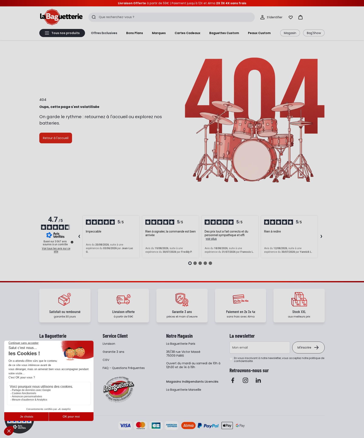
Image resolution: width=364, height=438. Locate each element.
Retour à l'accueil (55, 138)
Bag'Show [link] (314, 33)
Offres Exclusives (104, 33)
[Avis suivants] (321, 237)
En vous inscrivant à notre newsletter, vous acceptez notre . (279, 360)
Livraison (109, 344)
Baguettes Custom (224, 33)
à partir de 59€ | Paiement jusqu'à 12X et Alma (182, 3)
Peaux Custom (259, 33)
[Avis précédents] (79, 237)
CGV (106, 360)
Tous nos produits (65, 33)
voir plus (211, 238)
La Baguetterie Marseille (183, 390)
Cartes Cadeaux (187, 33)
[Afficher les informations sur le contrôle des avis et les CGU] (72, 242)
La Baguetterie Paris (180, 344)
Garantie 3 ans (113, 352)
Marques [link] (159, 33)
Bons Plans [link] (134, 33)
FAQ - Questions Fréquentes (124, 368)
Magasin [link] (290, 33)
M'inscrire (304, 347)
